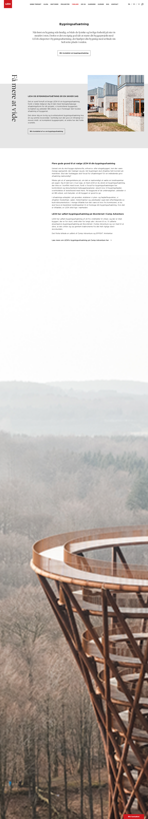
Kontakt (114, 4)
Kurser (101, 4)
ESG (107, 4)
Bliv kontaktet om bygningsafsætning (74, 53)
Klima (46, 4)
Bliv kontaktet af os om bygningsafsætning (46, 131)
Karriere (92, 4)
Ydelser (75, 4)
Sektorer (54, 4)
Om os (83, 4)
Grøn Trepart (35, 4)
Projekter (65, 4)
